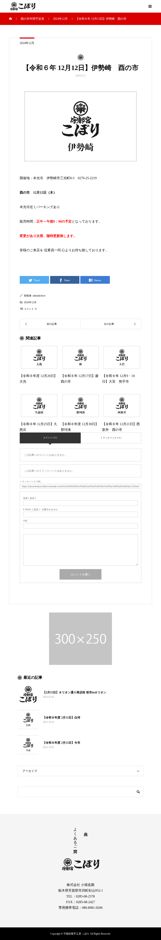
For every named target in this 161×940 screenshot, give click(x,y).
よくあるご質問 (75, 836)
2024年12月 (27, 43)
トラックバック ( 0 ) (110, 437)
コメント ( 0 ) (50, 437)
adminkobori (39, 295)
